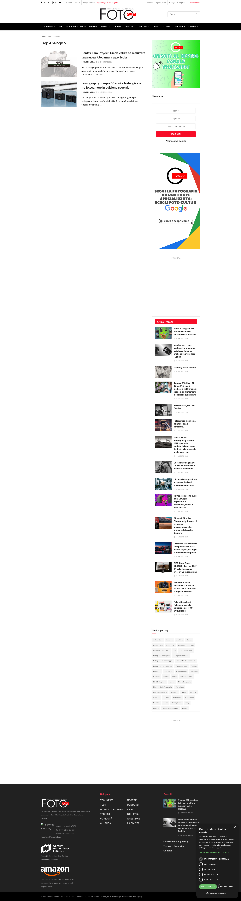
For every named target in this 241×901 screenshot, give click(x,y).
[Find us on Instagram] (45, 2)
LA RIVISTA (133, 823)
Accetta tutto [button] (208, 887)
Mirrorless (180, 687)
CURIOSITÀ (105, 26)
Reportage (189, 697)
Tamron (185, 708)
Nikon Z (193, 692)
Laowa (166, 676)
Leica (174, 676)
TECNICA (93, 26)
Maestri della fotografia (162, 687)
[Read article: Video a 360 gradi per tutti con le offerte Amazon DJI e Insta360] (163, 333)
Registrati (182, 2)
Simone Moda (89, 62)
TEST (59, 26)
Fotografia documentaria (186, 661)
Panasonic (177, 697)
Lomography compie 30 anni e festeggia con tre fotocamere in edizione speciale (111, 85)
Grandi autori (181, 671)
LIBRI (154, 26)
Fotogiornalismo (185, 650)
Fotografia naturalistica (162, 666)
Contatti (77, 2)
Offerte (166, 697)
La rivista (193, 26)
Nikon (184, 692)
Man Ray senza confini (185, 367)
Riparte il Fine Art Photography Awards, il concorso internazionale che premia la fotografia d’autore (185, 525)
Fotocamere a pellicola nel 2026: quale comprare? (185, 423)
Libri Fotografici (159, 682)
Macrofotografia (184, 682)
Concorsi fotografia (186, 645)
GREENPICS (180, 26)
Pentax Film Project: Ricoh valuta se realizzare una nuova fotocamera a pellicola (113, 55)
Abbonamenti (195, 2)
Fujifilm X (157, 671)
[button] (217, 852)
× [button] (235, 827)
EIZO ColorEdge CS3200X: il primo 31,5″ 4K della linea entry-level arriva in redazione (185, 567)
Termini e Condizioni (174, 846)
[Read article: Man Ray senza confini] (163, 372)
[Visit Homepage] (104, 14)
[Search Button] (197, 14)
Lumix (172, 682)
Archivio (179, 640)
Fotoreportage (181, 666)
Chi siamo (68, 2)
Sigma (165, 703)
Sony (187, 703)
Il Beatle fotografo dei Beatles (184, 407)
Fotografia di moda (181, 655)
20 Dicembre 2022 (104, 62)
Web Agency (137, 896)
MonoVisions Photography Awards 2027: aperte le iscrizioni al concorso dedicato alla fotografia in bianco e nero (185, 445)
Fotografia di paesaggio (162, 661)
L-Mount (156, 676)
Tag (49, 36)
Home (43, 36)
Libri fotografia (186, 676)
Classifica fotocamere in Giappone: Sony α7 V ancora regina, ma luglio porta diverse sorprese (185, 548)
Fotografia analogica (161, 655)
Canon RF (170, 645)
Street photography (170, 708)
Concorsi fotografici (161, 650)
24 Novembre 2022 (104, 92)
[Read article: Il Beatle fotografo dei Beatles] (163, 410)
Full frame (168, 671)
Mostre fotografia (160, 692)
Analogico (57, 36)
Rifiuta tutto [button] (226, 887)
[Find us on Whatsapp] (56, 2)
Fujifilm (194, 666)
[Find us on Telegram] (53, 2)
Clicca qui (67, 829)
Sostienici (68, 815)
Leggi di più (219, 848)
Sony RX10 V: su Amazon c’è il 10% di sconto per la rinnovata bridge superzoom (185, 587)
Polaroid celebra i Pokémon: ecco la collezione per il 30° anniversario (183, 606)
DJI (174, 650)
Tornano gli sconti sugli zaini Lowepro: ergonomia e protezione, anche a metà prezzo (185, 501)
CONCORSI (142, 26)
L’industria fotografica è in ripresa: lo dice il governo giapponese (185, 482)
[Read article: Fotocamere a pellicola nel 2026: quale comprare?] (163, 425)
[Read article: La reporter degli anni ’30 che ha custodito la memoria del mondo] (163, 467)
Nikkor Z (174, 692)
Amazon (169, 640)
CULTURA (117, 26)
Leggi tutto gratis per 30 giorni (107, 2)
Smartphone (176, 703)
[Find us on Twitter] (49, 2)
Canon (189, 640)
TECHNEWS (48, 26)
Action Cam (157, 640)
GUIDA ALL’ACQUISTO (76, 26)
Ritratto (156, 703)
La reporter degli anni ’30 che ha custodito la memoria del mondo (184, 465)
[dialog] (217, 861)
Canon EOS (158, 645)
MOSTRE (129, 26)
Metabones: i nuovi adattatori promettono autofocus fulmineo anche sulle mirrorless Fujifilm (184, 350)
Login (173, 2)
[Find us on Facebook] (41, 2)
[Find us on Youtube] (60, 2)
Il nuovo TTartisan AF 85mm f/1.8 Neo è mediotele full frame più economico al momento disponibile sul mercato (185, 388)
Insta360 (194, 671)
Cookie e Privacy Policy (175, 841)
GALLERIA (165, 26)
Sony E (156, 708)
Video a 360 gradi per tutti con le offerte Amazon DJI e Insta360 (185, 331)
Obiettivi (156, 697)
